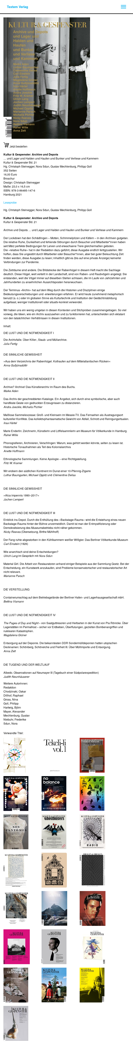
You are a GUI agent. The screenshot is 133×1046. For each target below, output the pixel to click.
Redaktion (9, 687)
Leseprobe (10, 202)
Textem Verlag (17, 6)
